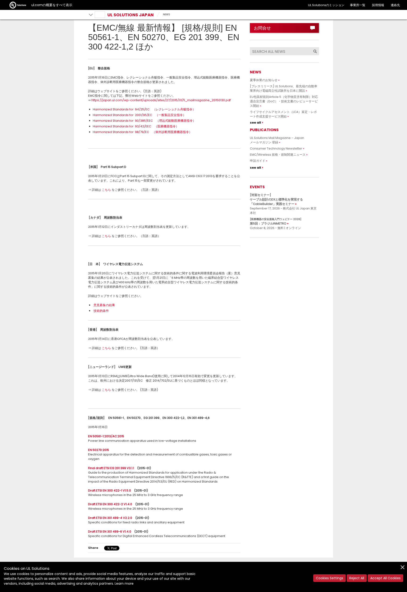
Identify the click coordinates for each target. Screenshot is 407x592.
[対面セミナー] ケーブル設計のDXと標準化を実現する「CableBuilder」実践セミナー (276, 199)
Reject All (356, 578)
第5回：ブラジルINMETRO (275, 221)
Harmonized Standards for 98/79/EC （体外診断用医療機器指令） (142, 132)
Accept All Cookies (385, 578)
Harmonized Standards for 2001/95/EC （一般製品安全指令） (139, 115)
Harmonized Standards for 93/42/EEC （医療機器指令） (136, 126)
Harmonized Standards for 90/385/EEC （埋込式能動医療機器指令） (144, 120)
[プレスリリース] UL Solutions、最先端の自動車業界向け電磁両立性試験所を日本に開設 (283, 88)
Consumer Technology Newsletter (276, 148)
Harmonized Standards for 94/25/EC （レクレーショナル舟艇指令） (144, 109)
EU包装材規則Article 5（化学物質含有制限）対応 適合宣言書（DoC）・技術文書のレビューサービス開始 (285, 101)
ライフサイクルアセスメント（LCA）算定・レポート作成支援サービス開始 (283, 114)
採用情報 (378, 5)
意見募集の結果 (104, 305)
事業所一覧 (357, 5)
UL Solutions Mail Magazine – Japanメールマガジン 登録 (277, 140)
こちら (106, 190)
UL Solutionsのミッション (326, 5)
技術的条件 (101, 311)
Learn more (124, 583)
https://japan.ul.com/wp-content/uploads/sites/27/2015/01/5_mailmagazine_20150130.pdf (161, 100)
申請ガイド (257, 160)
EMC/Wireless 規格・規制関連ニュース (277, 154)
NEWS (166, 14)
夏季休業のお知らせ (263, 80)
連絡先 (395, 5)
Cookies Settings (329, 578)
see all (255, 122)
